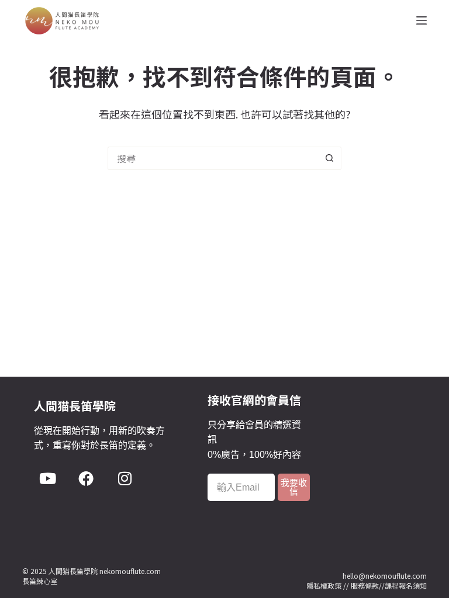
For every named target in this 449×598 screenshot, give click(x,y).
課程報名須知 (406, 585)
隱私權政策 (323, 585)
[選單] (421, 20)
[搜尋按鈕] (329, 158)
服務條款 (365, 585)
